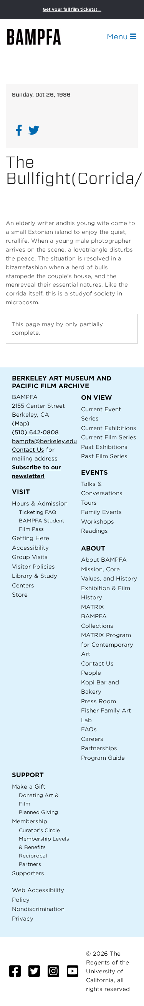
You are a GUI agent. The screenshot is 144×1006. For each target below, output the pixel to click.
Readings (94, 530)
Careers (92, 739)
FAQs (89, 729)
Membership (29, 821)
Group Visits (30, 557)
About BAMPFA (104, 559)
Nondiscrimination (38, 909)
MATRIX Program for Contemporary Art (107, 644)
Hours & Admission (40, 503)
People (91, 672)
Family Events (101, 512)
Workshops (97, 521)
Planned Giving (38, 812)
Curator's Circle (39, 830)
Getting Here (30, 538)
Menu (118, 36)
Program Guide (103, 757)
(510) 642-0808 (35, 432)
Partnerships (99, 748)
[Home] (40, 36)
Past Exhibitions (104, 447)
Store (20, 594)
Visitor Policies (33, 566)
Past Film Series (104, 456)
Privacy (22, 918)
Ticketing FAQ (37, 512)
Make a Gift (28, 786)
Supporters (28, 873)
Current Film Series (108, 437)
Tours (89, 502)
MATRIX (92, 607)
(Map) (21, 423)
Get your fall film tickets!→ (72, 9)
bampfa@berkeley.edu (44, 441)
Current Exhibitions (108, 428)
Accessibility (30, 547)
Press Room (98, 701)
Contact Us (28, 449)
